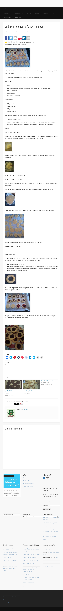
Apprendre (18, 17)
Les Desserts (7, 13)
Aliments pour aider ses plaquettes (31, 554)
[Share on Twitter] (11, 38)
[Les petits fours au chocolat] (13, 384)
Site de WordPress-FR (28, 486)
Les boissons (19, 13)
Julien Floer (10, 32)
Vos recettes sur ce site (8, 594)
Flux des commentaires (28, 483)
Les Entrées (19, 9)
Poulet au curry (46, 549)
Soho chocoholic (47, 565)
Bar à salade (26, 574)
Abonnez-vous (46, 509)
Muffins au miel (55, 562)
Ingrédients (7, 17)
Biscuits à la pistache (47, 381)
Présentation (8, 9)
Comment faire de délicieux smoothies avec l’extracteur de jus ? (51, 531)
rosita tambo (46, 562)
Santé (53, 13)
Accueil (30, 32)
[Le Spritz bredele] (31, 384)
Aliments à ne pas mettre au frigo (31, 560)
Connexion (25, 477)
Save (21, 39)
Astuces (29, 13)
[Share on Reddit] (15, 38)
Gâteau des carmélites (28, 582)
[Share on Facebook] (7, 38)
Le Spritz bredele (28, 390)
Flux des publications (28, 480)
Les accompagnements (42, 9)
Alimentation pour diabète (29, 557)
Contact (5, 600)
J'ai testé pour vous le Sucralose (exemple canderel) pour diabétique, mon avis (30, 569)
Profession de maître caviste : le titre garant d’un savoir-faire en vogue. (50, 537)
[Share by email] (28, 38)
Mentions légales (7, 603)
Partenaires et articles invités (10, 597)
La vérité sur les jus (47, 527)
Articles (45, 13)
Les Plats (29, 9)
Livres (37, 13)
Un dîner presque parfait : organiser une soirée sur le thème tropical (31, 549)
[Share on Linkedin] (24, 38)
